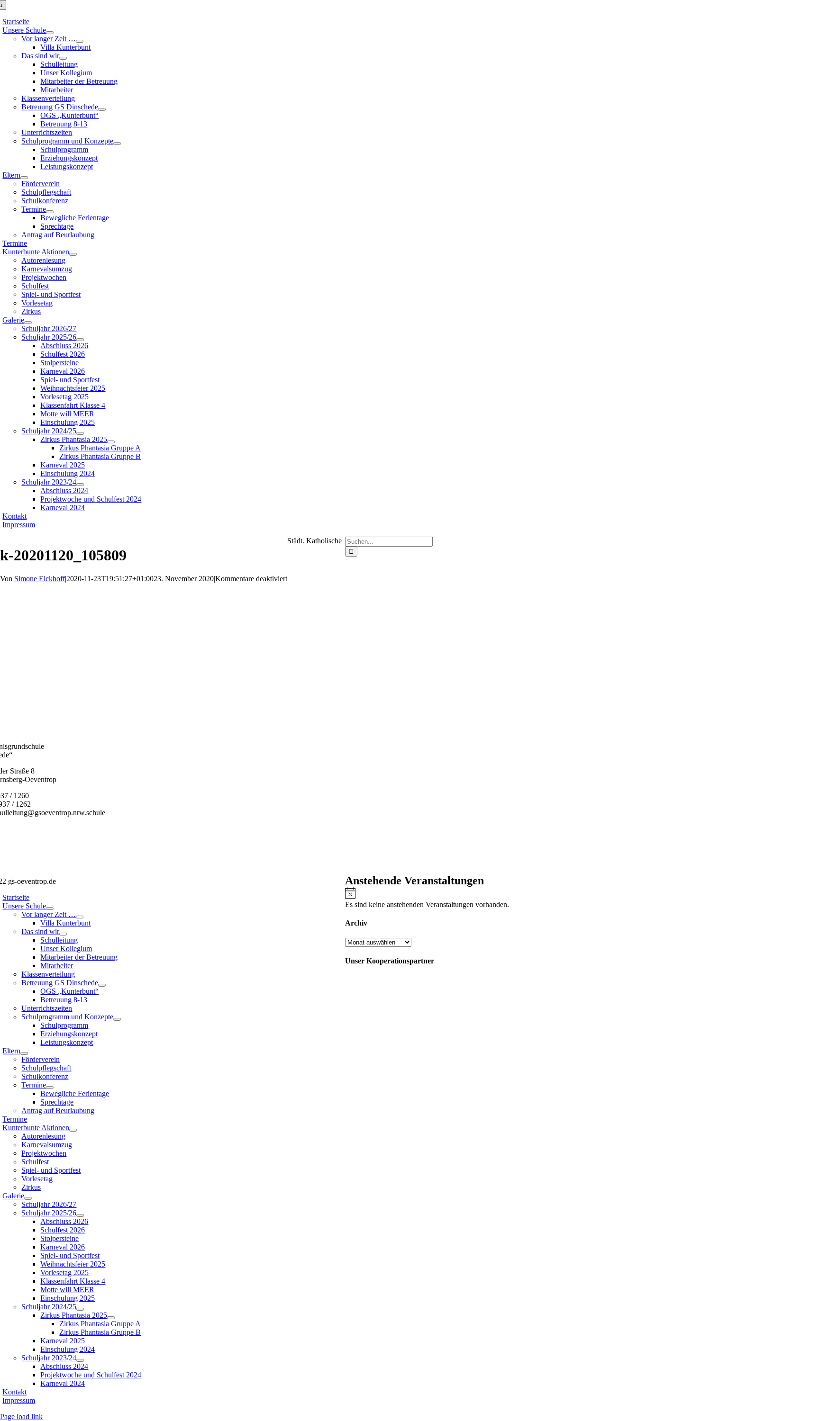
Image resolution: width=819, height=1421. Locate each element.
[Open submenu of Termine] (50, 211)
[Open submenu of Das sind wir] (63, 58)
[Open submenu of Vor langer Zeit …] (79, 41)
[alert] (582, 898)
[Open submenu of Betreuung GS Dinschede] (102, 109)
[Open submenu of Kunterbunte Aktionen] (73, 254)
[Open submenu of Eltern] (24, 177)
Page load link (21, 1416)
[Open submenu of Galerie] (28, 322)
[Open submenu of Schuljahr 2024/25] (80, 433)
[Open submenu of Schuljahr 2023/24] (80, 484)
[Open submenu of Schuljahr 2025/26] (80, 339)
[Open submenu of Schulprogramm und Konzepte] (117, 143)
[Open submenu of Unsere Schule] (50, 32)
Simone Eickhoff (39, 579)
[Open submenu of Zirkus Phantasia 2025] (111, 442)
